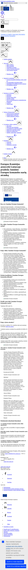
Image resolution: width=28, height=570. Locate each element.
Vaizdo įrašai (10, 104)
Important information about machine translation (13, 35)
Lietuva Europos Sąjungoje (13, 69)
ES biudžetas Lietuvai (12, 85)
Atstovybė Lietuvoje (8, 461)
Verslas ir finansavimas (9, 112)
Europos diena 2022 (11, 97)
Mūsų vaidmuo (10, 64)
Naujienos (9, 94)
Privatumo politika (8, 533)
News (5, 157)
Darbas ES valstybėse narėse (13, 130)
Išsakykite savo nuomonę (12, 127)
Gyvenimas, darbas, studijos (10, 124)
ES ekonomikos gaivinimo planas (14, 82)
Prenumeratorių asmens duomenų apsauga (13, 488)
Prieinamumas (7, 487)
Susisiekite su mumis (11, 67)
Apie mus (6, 63)
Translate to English (6, 34)
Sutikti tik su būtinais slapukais (16, 566)
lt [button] (4, 14)
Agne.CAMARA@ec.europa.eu (12, 453)
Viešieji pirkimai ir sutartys (13, 116)
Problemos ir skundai (12, 144)
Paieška (2, 19)
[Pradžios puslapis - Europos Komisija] (7, 10)
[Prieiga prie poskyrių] (10, 62)
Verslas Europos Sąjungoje (13, 113)
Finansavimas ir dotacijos (12, 115)
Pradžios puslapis (8, 59)
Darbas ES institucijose (12, 131)
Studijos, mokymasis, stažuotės (14, 132)
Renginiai (9, 96)
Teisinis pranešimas (8, 534)
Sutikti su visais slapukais (15, 562)
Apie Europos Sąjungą (12, 70)
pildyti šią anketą (10, 326)
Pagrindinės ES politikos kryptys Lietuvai (16, 83)
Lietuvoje (9, 142)
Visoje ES (9, 143)
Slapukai (6, 532)
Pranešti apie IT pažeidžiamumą (11, 529)
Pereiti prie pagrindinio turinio (8, 1)
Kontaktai (6, 140)
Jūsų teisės (9, 125)
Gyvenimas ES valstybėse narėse (14, 128)
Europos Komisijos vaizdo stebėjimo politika (14, 490)
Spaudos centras (10, 98)
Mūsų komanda (10, 66)
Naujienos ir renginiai (9, 93)
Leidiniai (9, 102)
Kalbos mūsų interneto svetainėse (11, 530)
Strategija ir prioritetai (9, 78)
